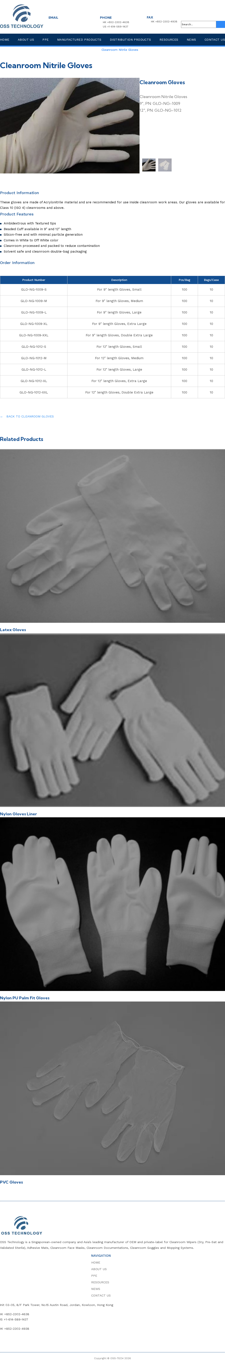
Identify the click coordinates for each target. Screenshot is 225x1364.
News (191, 39)
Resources (169, 39)
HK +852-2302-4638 (116, 22)
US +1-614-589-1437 (115, 26)
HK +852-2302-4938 (164, 21)
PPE (45, 39)
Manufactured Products (79, 39)
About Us (26, 39)
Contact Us (215, 39)
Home (4, 39)
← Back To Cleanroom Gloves (27, 416)
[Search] (220, 24)
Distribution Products (130, 39)
